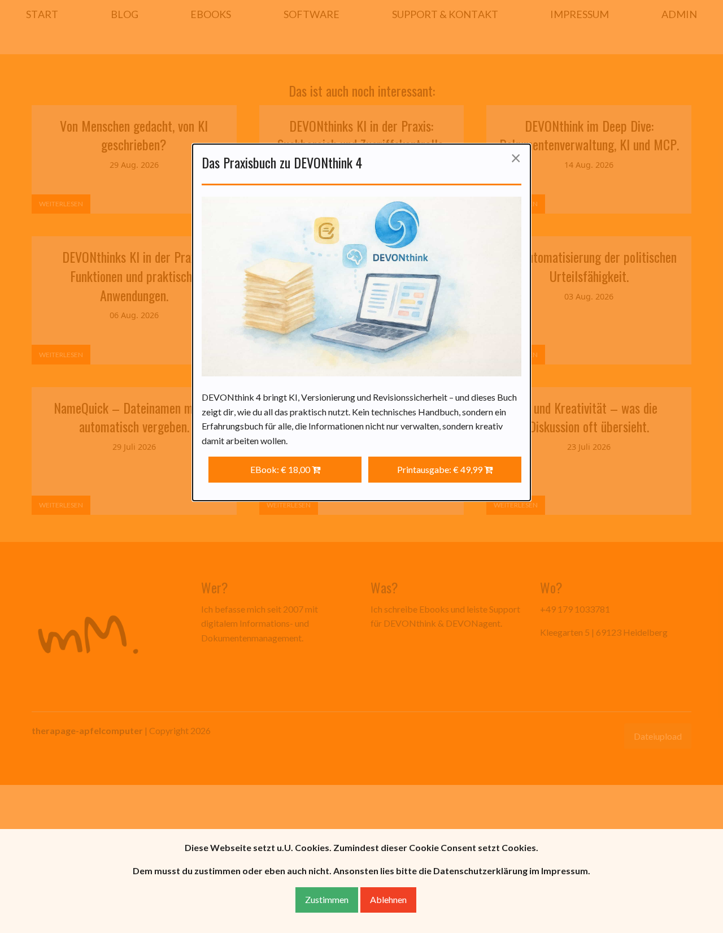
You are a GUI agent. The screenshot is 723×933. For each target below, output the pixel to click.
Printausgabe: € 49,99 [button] (440, 469)
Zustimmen (327, 899)
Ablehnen (388, 899)
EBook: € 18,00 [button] (281, 469)
